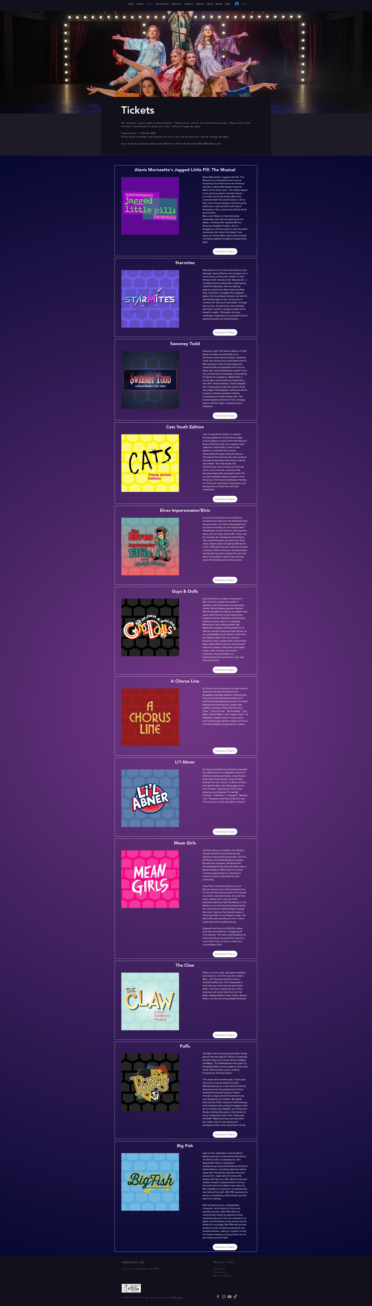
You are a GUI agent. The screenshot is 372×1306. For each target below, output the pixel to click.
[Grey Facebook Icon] (217, 1296)
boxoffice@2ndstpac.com (207, 143)
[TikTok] (235, 1296)
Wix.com (178, 1297)
